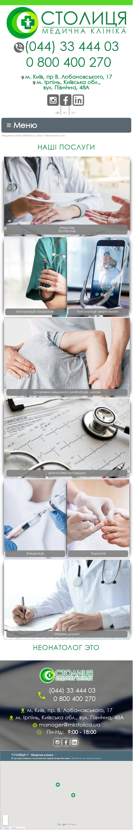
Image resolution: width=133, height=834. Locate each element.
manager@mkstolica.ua (69, 725)
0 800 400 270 (68, 63)
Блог (40, 136)
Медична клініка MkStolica (18, 136)
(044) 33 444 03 (71, 47)
